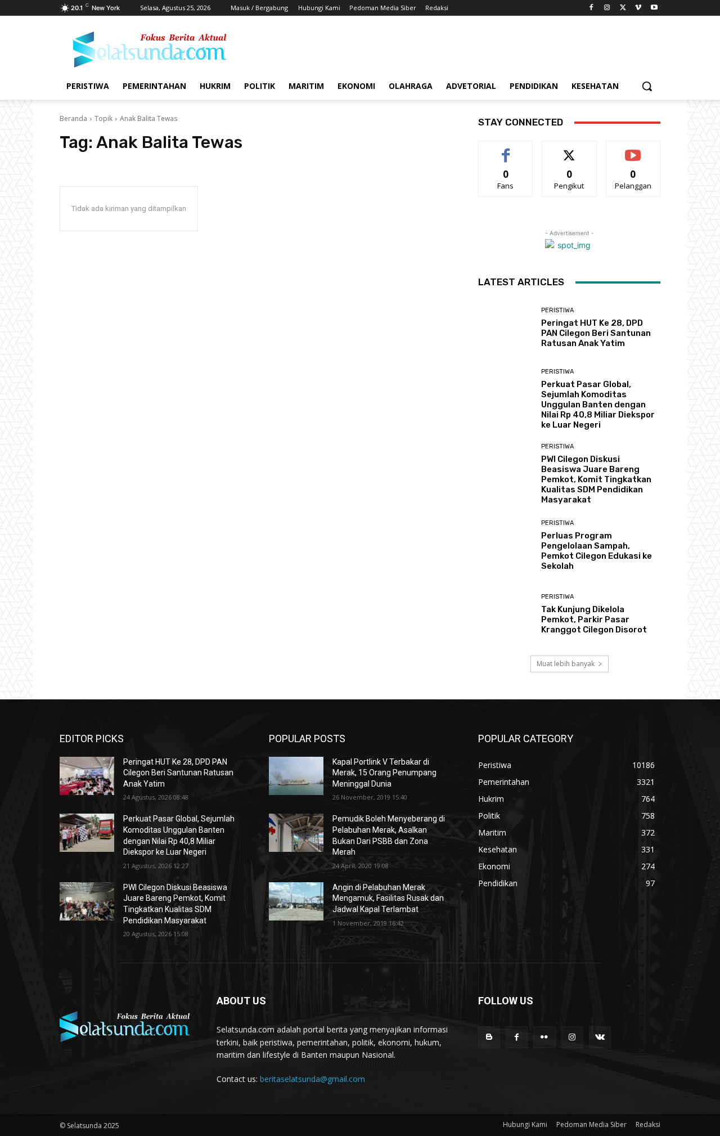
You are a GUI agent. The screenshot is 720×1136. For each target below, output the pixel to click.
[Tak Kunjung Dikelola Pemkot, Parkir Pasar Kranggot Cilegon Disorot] (505, 613)
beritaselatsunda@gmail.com (312, 1079)
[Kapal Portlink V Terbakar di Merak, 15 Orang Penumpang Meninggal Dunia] (296, 776)
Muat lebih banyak (566, 663)
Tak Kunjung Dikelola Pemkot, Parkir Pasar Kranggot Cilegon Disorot (594, 619)
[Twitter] (622, 8)
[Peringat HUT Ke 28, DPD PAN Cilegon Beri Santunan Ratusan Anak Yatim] (505, 327)
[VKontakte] (600, 1037)
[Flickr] (544, 1037)
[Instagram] (607, 8)
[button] (646, 86)
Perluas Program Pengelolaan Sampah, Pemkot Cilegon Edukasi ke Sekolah (596, 551)
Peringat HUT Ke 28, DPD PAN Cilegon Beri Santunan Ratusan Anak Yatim (596, 333)
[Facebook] (591, 8)
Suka (506, 149)
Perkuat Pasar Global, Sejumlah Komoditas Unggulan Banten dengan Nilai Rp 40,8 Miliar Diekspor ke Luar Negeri (598, 404)
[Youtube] (653, 8)
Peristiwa (557, 310)
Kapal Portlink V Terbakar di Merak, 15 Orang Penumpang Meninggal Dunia (384, 772)
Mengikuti (569, 149)
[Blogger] (489, 1037)
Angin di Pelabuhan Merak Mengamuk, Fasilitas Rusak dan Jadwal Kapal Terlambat (388, 898)
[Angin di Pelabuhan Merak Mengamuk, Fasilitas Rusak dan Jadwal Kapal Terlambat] (296, 901)
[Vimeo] (638, 8)
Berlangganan (634, 149)
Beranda (73, 118)
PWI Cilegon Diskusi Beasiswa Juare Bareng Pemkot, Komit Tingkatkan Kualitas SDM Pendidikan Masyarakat (596, 479)
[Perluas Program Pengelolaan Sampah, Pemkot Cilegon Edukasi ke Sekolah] (505, 545)
